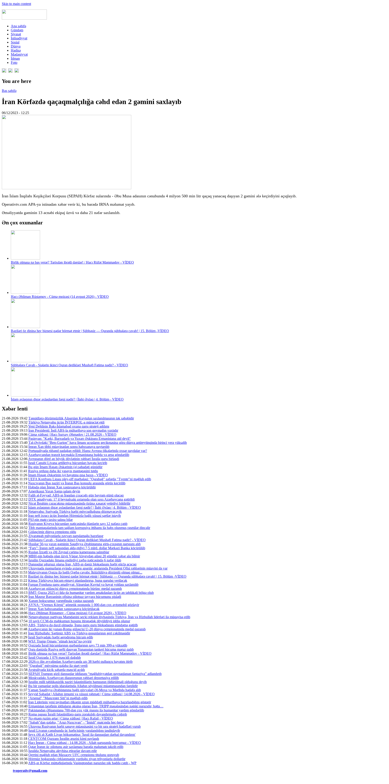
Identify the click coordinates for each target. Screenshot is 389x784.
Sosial (15, 42)
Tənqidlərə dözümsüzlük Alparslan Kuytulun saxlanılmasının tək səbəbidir (81, 418)
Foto (14, 62)
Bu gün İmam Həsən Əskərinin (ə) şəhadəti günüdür (65, 467)
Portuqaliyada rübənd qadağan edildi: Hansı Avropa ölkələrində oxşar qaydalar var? (87, 451)
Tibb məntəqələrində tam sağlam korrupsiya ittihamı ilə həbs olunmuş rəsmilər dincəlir (89, 528)
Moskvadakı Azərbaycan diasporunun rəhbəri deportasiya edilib (73, 678)
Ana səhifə (18, 26)
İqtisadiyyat (19, 38)
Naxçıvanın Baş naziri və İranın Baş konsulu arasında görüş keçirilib (76, 483)
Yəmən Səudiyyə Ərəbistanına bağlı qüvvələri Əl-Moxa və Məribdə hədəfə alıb (84, 690)
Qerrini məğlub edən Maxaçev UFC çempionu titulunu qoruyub (73, 755)
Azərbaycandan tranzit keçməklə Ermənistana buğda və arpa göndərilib (78, 455)
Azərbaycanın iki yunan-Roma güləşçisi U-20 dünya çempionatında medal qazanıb (87, 629)
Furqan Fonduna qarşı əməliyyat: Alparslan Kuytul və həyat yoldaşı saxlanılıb (83, 584)
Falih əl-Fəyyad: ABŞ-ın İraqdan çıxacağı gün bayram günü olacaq (76, 495)
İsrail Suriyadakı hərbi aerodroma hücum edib (60, 637)
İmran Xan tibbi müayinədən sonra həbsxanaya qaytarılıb (68, 447)
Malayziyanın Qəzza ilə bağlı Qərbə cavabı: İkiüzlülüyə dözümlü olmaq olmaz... (85, 572)
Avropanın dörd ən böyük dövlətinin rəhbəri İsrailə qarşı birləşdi (73, 459)
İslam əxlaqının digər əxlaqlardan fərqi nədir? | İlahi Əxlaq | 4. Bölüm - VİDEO (67, 399)
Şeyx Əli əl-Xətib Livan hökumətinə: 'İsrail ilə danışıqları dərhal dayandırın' (82, 734)
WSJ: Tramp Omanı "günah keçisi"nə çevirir (60, 641)
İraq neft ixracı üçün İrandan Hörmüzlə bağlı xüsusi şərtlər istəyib (74, 515)
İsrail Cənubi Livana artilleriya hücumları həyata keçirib (67, 463)
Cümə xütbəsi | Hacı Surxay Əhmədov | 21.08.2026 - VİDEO (72, 434)
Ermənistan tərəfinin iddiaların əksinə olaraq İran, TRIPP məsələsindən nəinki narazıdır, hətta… (95, 706)
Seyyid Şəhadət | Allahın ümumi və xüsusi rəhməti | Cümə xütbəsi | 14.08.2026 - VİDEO (91, 694)
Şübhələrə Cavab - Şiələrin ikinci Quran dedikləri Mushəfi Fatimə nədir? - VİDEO (69, 365)
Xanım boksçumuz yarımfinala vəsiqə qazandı (61, 601)
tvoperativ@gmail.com (30, 771)
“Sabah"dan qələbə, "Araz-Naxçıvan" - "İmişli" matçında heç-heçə (76, 722)
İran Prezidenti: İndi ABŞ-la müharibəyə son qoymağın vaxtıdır (73, 430)
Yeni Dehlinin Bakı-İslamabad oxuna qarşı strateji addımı (68, 426)
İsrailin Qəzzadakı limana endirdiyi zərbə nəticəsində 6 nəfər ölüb (74, 560)
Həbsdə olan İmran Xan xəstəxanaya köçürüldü (62, 487)
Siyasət (16, 34)
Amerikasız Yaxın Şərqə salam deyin (54, 491)
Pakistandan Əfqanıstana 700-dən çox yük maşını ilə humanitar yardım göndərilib (86, 710)
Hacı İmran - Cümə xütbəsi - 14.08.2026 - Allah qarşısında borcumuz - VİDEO (84, 743)
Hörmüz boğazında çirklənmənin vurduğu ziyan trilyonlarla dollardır (76, 759)
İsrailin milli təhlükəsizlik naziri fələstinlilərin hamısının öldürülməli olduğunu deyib (87, 682)
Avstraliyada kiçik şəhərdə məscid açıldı (56, 670)
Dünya (15, 46)
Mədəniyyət (19, 54)
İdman (15, 58)
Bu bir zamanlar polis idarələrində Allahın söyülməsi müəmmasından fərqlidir (83, 686)
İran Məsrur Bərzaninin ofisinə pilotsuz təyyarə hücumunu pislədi (74, 597)
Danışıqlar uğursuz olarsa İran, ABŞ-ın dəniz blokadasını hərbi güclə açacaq (82, 564)
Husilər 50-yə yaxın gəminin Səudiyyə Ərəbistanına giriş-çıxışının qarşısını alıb (84, 544)
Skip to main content (16, 4)
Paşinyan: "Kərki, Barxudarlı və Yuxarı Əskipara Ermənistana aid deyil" (79, 438)
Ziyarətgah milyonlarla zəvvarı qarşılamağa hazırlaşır (65, 536)
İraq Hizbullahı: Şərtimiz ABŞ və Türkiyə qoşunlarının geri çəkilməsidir (79, 633)
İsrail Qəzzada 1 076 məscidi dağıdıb (54, 657)
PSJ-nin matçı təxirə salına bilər (50, 520)
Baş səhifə (9, 91)
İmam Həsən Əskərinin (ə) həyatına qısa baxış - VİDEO (68, 475)
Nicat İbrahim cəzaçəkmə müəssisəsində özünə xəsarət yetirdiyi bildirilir (79, 503)
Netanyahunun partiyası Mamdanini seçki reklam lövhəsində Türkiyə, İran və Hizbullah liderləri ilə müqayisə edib (109, 617)
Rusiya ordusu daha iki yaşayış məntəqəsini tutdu (63, 471)
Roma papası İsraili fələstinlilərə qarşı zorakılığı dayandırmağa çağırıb (77, 714)
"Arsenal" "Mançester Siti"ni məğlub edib (58, 698)
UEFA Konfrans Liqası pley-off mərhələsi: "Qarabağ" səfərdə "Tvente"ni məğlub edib (89, 479)
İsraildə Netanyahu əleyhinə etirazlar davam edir (62, 751)
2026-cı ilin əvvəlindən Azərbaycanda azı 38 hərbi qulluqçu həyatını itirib (80, 661)
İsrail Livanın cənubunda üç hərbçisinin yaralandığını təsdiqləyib (74, 730)
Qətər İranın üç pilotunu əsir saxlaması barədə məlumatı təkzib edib (75, 747)
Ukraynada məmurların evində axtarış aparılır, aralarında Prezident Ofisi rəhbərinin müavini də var (97, 568)
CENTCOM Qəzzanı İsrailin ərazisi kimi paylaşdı (63, 739)
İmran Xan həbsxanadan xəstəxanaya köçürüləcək (64, 609)
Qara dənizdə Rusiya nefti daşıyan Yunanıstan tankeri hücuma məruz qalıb (81, 649)
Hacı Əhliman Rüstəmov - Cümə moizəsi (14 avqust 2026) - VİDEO (60, 297)
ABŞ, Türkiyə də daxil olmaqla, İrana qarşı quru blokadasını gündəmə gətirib (83, 625)
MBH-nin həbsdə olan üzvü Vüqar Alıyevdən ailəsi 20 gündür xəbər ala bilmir (84, 556)
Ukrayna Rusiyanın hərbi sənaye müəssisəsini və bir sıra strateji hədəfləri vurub (84, 726)
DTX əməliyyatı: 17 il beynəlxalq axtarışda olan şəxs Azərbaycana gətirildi (81, 499)
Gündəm (17, 30)
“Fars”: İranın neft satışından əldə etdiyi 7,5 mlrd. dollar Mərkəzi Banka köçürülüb (86, 548)
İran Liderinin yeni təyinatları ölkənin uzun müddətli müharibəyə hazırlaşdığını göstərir (89, 702)
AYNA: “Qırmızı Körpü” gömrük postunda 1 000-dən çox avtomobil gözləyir (83, 605)
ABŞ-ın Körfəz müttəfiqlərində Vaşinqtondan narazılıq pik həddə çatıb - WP (82, 763)
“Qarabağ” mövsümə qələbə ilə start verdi (58, 666)
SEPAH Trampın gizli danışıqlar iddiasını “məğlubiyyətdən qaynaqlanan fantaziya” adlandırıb (95, 674)
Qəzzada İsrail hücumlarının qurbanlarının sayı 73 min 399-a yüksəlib (77, 645)
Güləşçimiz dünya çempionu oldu (52, 532)
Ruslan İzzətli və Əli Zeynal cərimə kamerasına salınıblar (68, 552)
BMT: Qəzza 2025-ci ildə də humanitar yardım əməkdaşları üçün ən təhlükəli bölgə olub (91, 593)
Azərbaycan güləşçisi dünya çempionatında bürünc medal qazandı (75, 588)
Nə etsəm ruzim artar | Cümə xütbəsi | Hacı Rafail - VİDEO (70, 718)
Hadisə (16, 50)
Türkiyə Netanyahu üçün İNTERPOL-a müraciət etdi (66, 422)
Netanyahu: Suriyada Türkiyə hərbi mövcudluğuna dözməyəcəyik (75, 511)
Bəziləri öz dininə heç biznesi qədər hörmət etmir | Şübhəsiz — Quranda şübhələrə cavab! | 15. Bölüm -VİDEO (90, 331)
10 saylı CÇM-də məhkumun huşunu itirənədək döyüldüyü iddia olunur (79, 621)
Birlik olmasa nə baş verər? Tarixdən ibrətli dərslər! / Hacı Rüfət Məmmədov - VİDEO (72, 262)
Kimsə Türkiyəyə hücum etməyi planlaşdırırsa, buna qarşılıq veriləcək (77, 580)
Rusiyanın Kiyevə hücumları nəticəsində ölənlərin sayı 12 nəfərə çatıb (77, 524)
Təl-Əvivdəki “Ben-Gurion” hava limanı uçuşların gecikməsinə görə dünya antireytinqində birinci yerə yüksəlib (107, 442)
